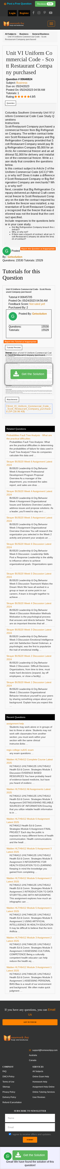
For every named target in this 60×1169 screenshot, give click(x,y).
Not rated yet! (37, 304)
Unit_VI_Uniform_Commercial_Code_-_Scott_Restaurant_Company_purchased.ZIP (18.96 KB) (28, 409)
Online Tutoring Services (43, 1092)
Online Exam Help (40, 1076)
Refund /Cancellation (12, 1102)
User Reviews (38, 1097)
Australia (33, 1055)
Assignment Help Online (43, 1087)
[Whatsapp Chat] (7, 1156)
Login (12, 13)
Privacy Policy (8, 1092)
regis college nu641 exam (20, 750)
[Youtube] (50, 13)
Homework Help (39, 1082)
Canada (32, 1060)
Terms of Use (8, 1082)
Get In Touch (30, 1022)
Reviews (44, 4)
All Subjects (37, 1071)
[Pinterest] (45, 13)
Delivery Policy (9, 1097)
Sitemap (6, 1087)
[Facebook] (33, 13)
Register (24, 13)
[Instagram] (39, 13)
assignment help (15, 723)
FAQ (4, 1071)
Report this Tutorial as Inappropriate (20, 342)
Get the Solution (31, 374)
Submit (30, 1140)
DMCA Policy (8, 1076)
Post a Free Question (19, 3)
